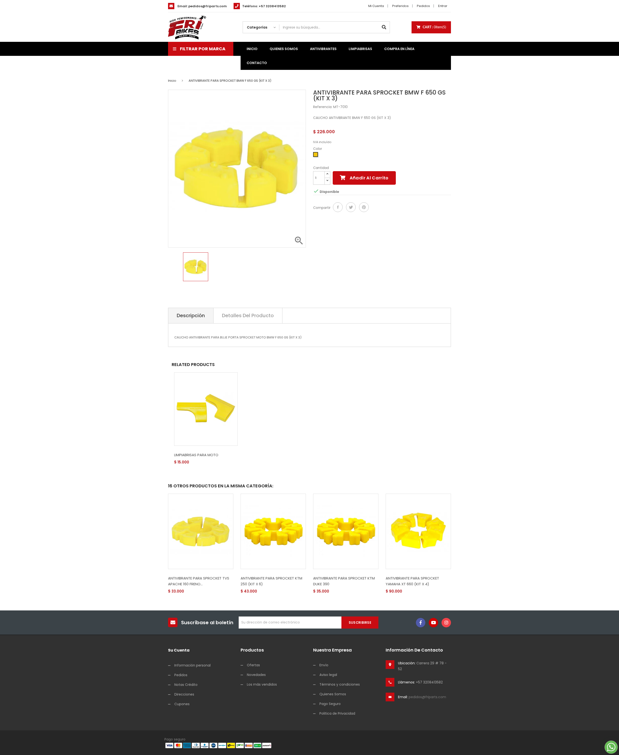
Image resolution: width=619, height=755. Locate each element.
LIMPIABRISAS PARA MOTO (196, 454)
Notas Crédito (186, 684)
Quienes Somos (332, 694)
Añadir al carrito (368, 178)
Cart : (434, 27)
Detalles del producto (248, 315)
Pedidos (423, 5)
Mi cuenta (376, 5)
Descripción (191, 315)
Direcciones (184, 694)
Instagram (446, 622)
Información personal (192, 665)
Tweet (351, 207)
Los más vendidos (262, 684)
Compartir (338, 207)
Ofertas (253, 665)
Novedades (256, 674)
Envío (323, 665)
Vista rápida (191, 462)
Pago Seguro (330, 703)
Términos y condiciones (339, 684)
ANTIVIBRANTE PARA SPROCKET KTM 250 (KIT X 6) (271, 581)
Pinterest (364, 207)
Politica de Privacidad (337, 713)
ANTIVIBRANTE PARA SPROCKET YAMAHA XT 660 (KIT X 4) (412, 581)
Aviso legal (328, 674)
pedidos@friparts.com (207, 6)
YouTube (433, 622)
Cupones (182, 704)
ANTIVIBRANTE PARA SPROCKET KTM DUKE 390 (344, 581)
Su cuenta (179, 650)
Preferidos (400, 5)
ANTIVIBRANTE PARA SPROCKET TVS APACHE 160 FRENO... (198, 581)
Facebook (420, 622)
